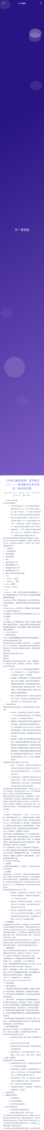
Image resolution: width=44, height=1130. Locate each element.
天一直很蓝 (22, 3)
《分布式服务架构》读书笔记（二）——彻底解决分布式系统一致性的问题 (22, 484)
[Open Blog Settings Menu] (39, 1124)
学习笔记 (37, 493)
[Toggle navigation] (40, 3)
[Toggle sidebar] (3, 3)
